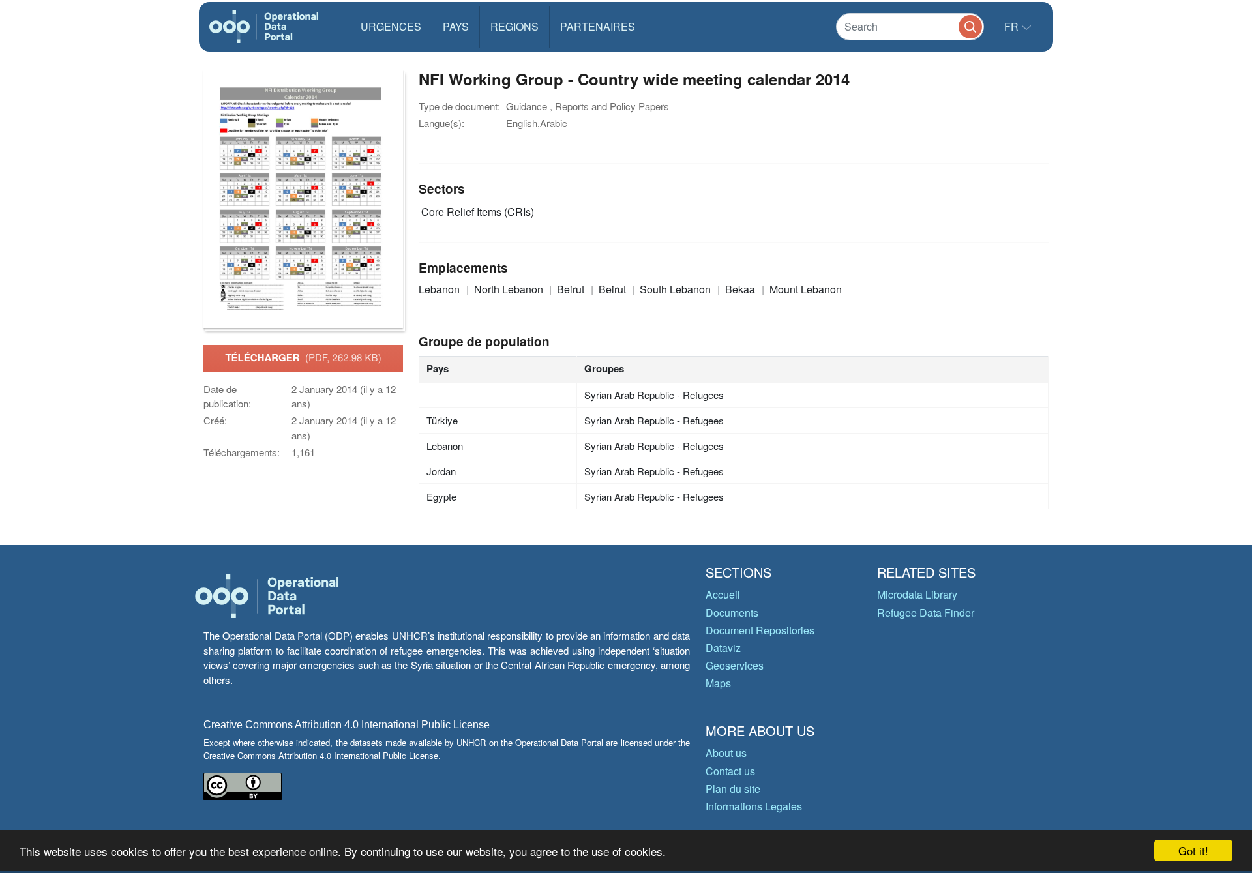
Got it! (1193, 850)
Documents (732, 612)
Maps (718, 682)
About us (726, 752)
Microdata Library (917, 594)
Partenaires (597, 26)
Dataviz (723, 647)
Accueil (723, 594)
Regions (514, 26)
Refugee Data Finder (925, 612)
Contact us (730, 770)
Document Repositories (760, 630)
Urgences (391, 26)
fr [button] (1012, 26)
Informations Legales (754, 806)
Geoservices (735, 665)
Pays (456, 26)
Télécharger (303, 357)
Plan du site (733, 788)
